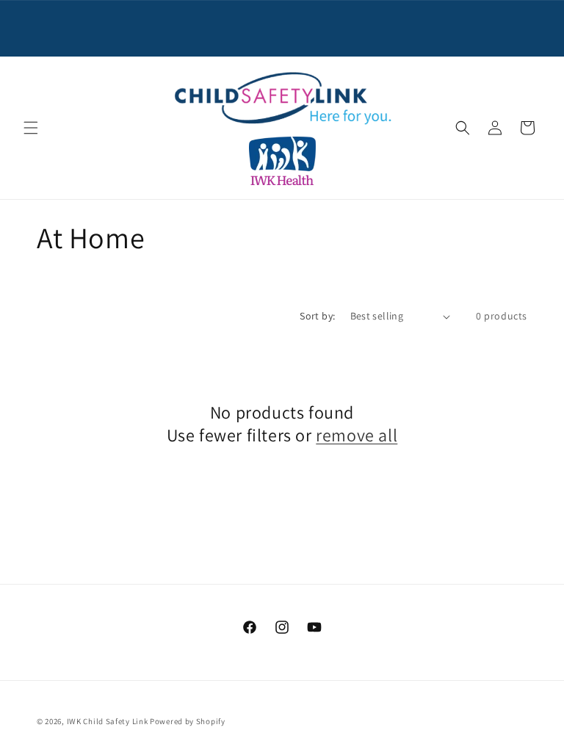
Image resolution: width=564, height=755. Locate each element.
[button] (31, 128)
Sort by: (317, 315)
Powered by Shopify (187, 721)
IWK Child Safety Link (107, 721)
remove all (356, 435)
